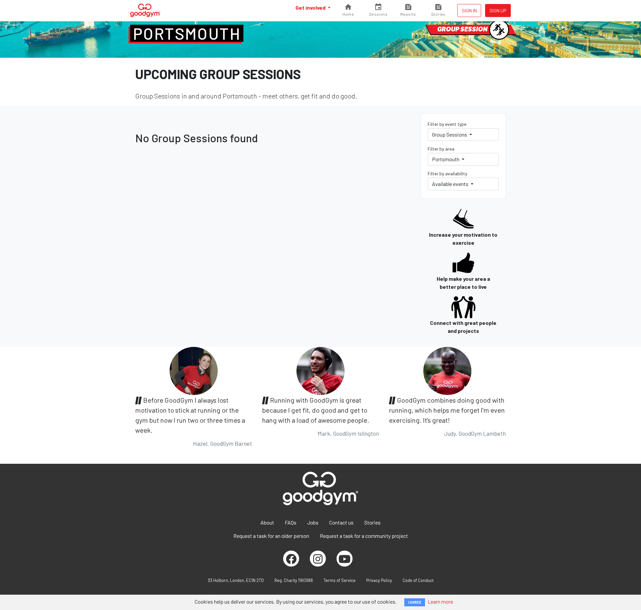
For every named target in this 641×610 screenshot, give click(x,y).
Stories (372, 522)
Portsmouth (187, 33)
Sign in (469, 10)
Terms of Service (340, 580)
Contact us (341, 522)
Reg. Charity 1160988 (293, 580)
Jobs (312, 522)
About (267, 522)
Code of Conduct (418, 580)
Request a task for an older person (271, 536)
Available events (450, 184)
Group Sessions (450, 134)
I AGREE (414, 602)
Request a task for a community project (364, 536)
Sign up (497, 10)
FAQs (290, 522)
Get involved (311, 7)
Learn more (440, 601)
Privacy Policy (379, 580)
